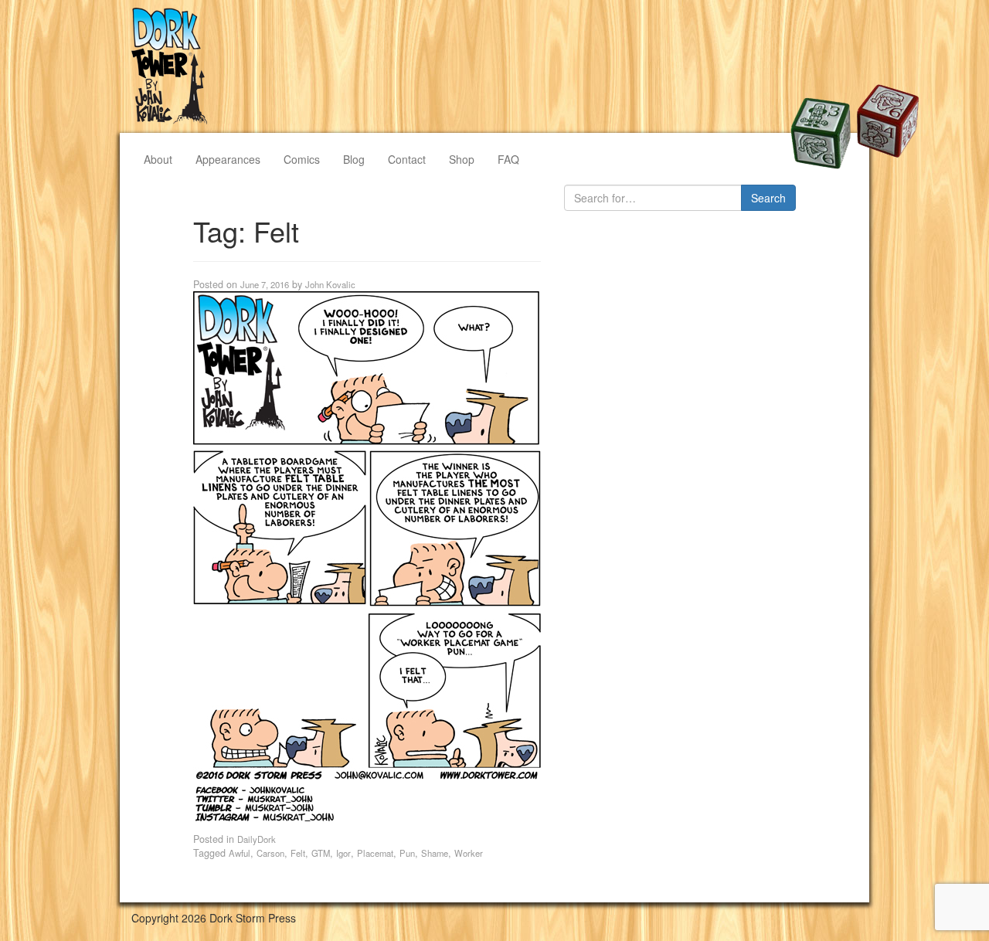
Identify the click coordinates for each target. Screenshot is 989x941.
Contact (407, 159)
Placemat (375, 853)
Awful (239, 853)
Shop (461, 159)
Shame (434, 853)
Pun (407, 853)
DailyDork (256, 839)
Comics (302, 159)
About (158, 159)
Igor (343, 853)
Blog (354, 159)
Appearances (227, 159)
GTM (320, 853)
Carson (270, 853)
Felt (298, 853)
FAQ (508, 159)
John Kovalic (330, 284)
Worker (468, 853)
